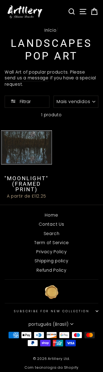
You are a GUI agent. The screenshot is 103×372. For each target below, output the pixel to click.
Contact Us (51, 224)
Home (51, 215)
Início (50, 30)
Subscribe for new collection (51, 311)
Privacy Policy (51, 252)
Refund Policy (51, 270)
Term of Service (51, 243)
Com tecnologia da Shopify (51, 367)
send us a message (27, 78)
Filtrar (25, 101)
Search (52, 233)
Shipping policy (51, 261)
